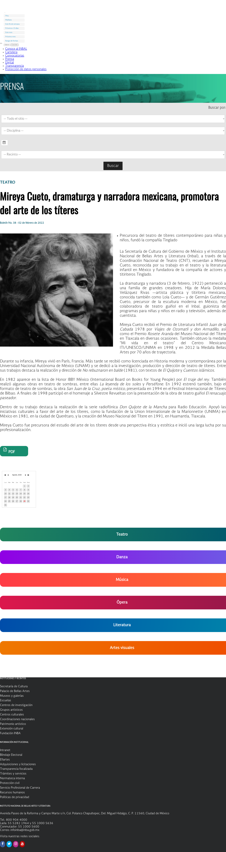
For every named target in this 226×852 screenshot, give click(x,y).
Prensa (9, 59)
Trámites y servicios (13, 773)
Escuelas (5, 700)
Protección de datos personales (26, 69)
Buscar (113, 166)
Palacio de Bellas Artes (15, 691)
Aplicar (7, 45)
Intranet (5, 750)
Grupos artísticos (11, 709)
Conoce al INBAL (16, 48)
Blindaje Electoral (11, 755)
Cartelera (11, 52)
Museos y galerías (12, 695)
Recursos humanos (12, 792)
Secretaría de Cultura (14, 686)
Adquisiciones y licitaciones (18, 764)
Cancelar (14, 45)
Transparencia (14, 65)
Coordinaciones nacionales (17, 719)
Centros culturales (12, 714)
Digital (9, 62)
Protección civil (9, 783)
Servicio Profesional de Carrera (20, 787)
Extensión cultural (11, 728)
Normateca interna (12, 778)
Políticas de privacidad (14, 797)
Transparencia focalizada (16, 769)
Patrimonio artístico (13, 724)
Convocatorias (14, 55)
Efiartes (5, 759)
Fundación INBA (10, 733)
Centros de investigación (16, 705)
